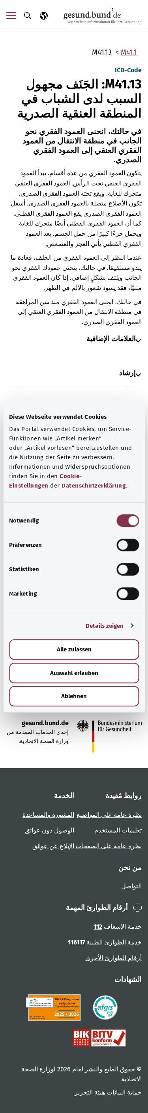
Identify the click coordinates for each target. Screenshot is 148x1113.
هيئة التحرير (90, 1092)
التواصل (131, 886)
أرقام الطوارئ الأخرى (113, 958)
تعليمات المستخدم (118, 830)
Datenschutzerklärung (94, 485)
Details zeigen (105, 625)
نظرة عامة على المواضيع (109, 814)
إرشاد (127, 373)
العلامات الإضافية (111, 339)
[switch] (127, 545)
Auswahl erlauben (74, 673)
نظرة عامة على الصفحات (108, 846)
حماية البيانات (123, 1092)
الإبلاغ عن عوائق (53, 846)
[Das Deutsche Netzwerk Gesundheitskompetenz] (55, 1007)
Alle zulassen (74, 649)
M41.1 (129, 52)
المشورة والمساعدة (48, 814)
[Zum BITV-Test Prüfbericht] (99, 1038)
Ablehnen (74, 696)
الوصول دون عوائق (49, 830)
